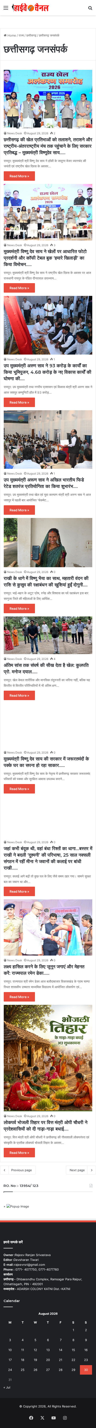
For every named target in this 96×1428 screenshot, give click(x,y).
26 (35, 1370)
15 (73, 1350)
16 (86, 1350)
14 (60, 1350)
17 (10, 1360)
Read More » (19, 176)
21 (60, 1360)
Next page (77, 1170)
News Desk (14, 133)
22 (73, 1360)
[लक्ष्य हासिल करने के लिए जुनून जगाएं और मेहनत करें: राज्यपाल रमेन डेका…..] (48, 927)
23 (86, 1360)
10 (10, 1350)
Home (11, 35)
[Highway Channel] (30, 7)
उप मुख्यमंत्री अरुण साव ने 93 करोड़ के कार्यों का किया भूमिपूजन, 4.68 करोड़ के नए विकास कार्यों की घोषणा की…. (47, 372)
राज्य (21, 35)
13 (48, 1350)
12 (35, 1350)
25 (22, 1370)
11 (22, 1350)
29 (73, 1370)
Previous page (21, 1170)
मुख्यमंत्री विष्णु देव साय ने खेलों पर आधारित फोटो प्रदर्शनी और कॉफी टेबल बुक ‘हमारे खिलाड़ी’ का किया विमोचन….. (45, 258)
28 (60, 1370)
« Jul (6, 1387)
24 (10, 1370)
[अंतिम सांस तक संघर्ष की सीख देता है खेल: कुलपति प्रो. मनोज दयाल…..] (48, 635)
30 (86, 1370)
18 (22, 1360)
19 (35, 1360)
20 (48, 1360)
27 (48, 1370)
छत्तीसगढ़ (31, 35)
